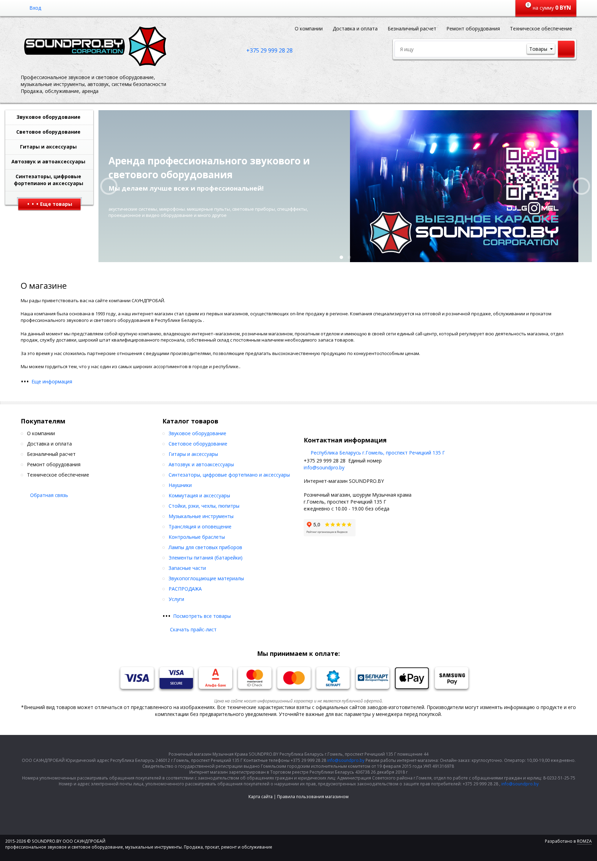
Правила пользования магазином (313, 797)
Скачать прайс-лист (193, 629)
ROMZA (584, 841)
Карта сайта (260, 797)
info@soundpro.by (324, 467)
